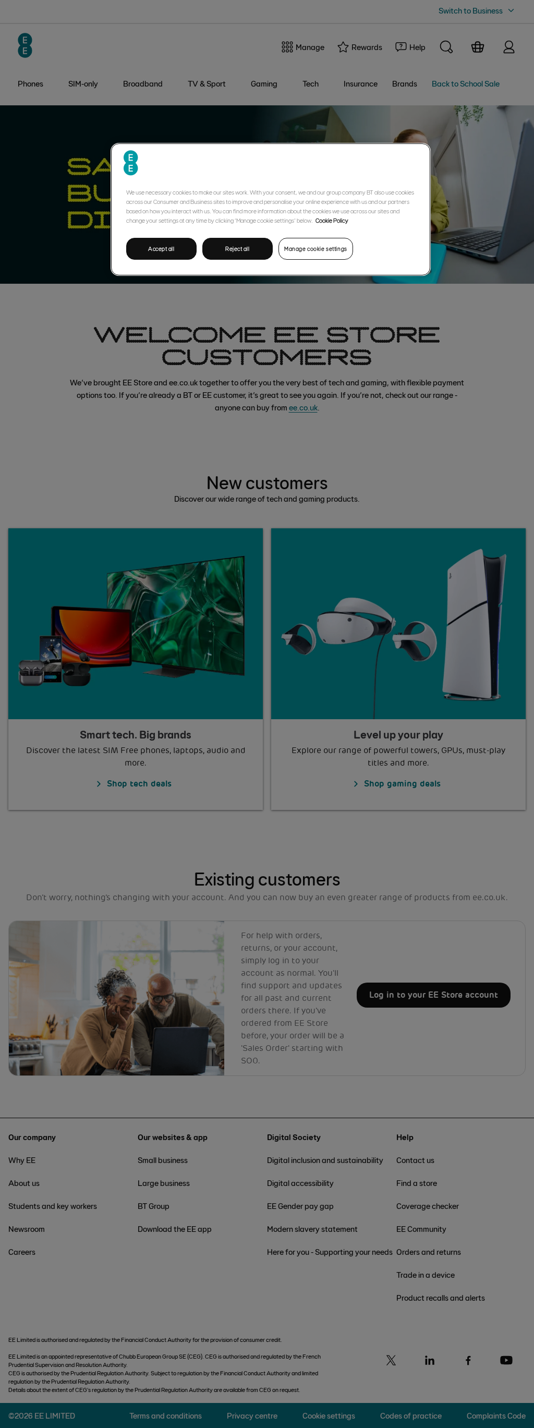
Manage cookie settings (315, 248)
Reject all (237, 248)
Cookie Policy (331, 220)
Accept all (161, 248)
